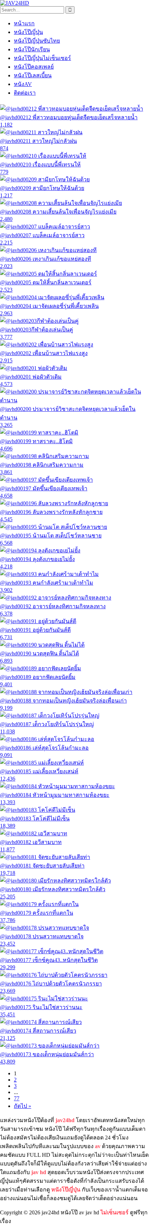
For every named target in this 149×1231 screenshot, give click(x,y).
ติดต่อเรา (25, 93)
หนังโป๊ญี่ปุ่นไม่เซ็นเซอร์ (42, 58)
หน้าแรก (24, 23)
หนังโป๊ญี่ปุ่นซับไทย (37, 41)
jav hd (38, 1172)
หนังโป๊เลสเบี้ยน (33, 75)
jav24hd (64, 1120)
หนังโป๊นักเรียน (32, 49)
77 (16, 1098)
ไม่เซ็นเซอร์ (114, 1212)
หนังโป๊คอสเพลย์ (34, 67)
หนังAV (23, 84)
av (97, 1146)
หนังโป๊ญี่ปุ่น (28, 32)
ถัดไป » (22, 1106)
